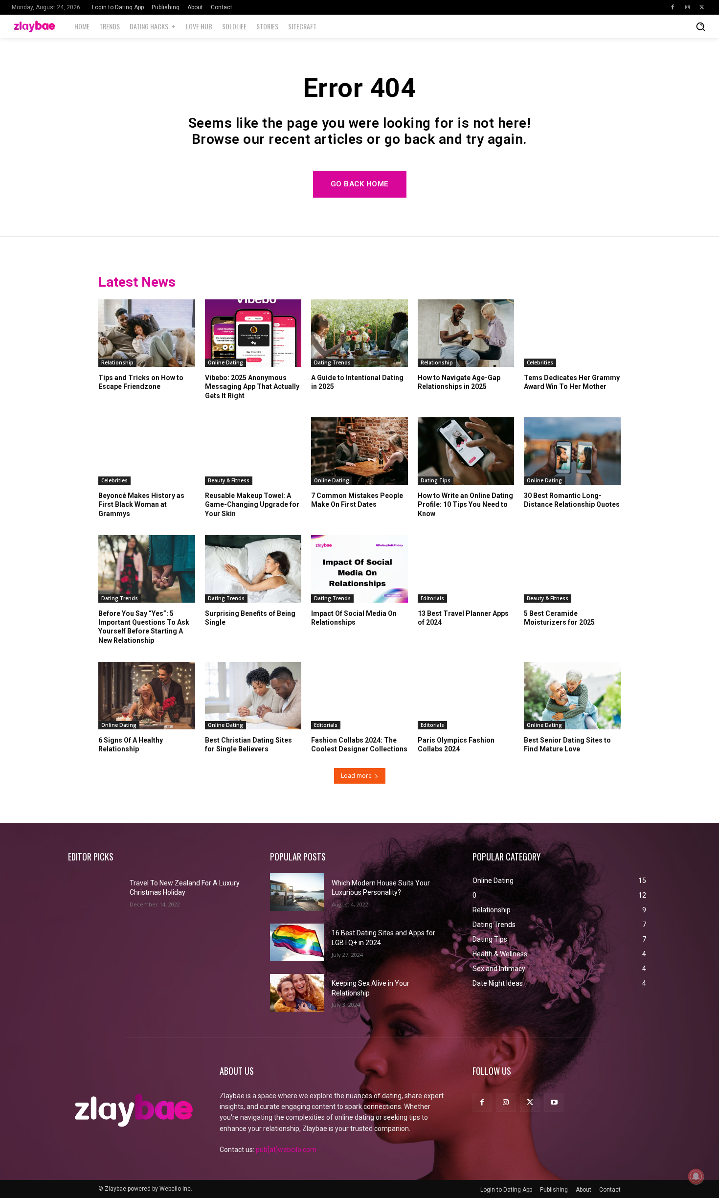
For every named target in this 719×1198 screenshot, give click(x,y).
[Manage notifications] (696, 1176)
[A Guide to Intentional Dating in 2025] (359, 333)
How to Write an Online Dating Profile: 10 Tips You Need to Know (465, 504)
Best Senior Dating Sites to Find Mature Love (567, 744)
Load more (356, 775)
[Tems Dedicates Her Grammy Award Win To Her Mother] (572, 333)
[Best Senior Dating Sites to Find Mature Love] (572, 695)
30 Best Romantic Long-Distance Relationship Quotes (572, 500)
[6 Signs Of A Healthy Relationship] (146, 695)
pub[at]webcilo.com (286, 1149)
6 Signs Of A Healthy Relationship (130, 744)
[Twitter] (702, 7)
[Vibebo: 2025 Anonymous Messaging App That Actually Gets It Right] (253, 333)
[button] (700, 26)
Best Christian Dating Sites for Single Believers (248, 744)
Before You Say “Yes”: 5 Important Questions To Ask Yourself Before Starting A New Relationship (143, 627)
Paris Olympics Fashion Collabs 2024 (456, 744)
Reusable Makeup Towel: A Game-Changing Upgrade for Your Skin (252, 504)
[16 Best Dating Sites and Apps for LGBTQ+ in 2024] (297, 942)
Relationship (117, 362)
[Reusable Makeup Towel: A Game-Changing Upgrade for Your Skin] (253, 451)
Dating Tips (435, 480)
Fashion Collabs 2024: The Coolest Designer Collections (359, 744)
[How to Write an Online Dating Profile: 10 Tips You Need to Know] (466, 451)
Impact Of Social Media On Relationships (354, 618)
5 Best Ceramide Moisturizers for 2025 (559, 618)
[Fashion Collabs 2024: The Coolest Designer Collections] (359, 695)
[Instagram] (687, 7)
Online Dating (225, 362)
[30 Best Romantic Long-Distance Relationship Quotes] (572, 451)
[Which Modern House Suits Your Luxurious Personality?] (297, 892)
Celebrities (540, 362)
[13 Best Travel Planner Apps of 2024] (466, 569)
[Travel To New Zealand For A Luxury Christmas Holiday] (95, 892)
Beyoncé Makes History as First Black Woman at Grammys (141, 504)
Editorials (432, 598)
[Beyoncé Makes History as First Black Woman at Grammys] (146, 451)
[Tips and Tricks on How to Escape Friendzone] (146, 333)
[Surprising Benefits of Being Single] (253, 569)
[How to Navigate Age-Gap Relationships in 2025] (466, 333)
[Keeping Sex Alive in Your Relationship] (297, 993)
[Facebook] (672, 7)
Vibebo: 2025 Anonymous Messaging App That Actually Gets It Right (252, 386)
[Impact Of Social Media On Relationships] (359, 569)
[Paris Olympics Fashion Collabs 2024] (466, 695)
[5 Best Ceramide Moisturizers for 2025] (572, 569)
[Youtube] (553, 1102)
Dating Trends (332, 362)
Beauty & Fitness (228, 480)
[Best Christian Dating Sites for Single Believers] (253, 695)
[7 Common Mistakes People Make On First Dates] (359, 451)
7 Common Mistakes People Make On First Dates (357, 500)
